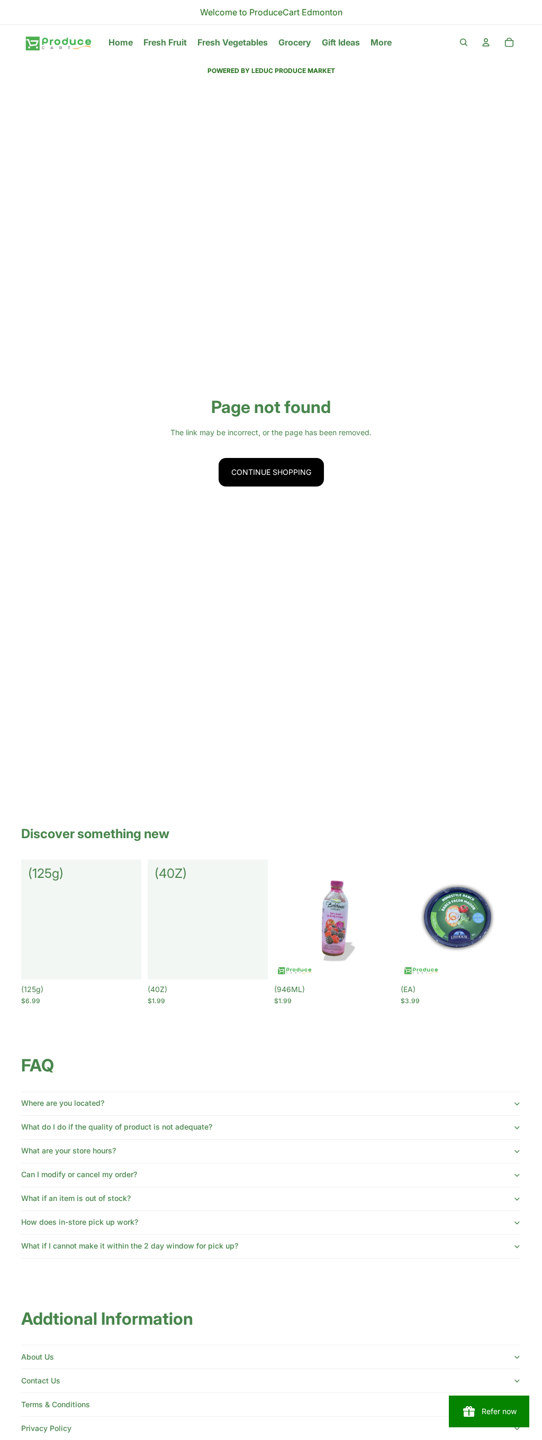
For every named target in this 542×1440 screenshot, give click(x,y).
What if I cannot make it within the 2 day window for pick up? (129, 1245)
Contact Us (40, 1380)
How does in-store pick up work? (79, 1221)
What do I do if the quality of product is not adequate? (116, 1126)
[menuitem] (381, 42)
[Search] (463, 42)
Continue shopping (271, 471)
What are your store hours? (68, 1150)
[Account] (486, 42)
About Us (37, 1356)
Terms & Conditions (55, 1404)
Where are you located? (62, 1102)
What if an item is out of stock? (76, 1198)
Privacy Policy (46, 1428)
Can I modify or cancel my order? (79, 1174)
